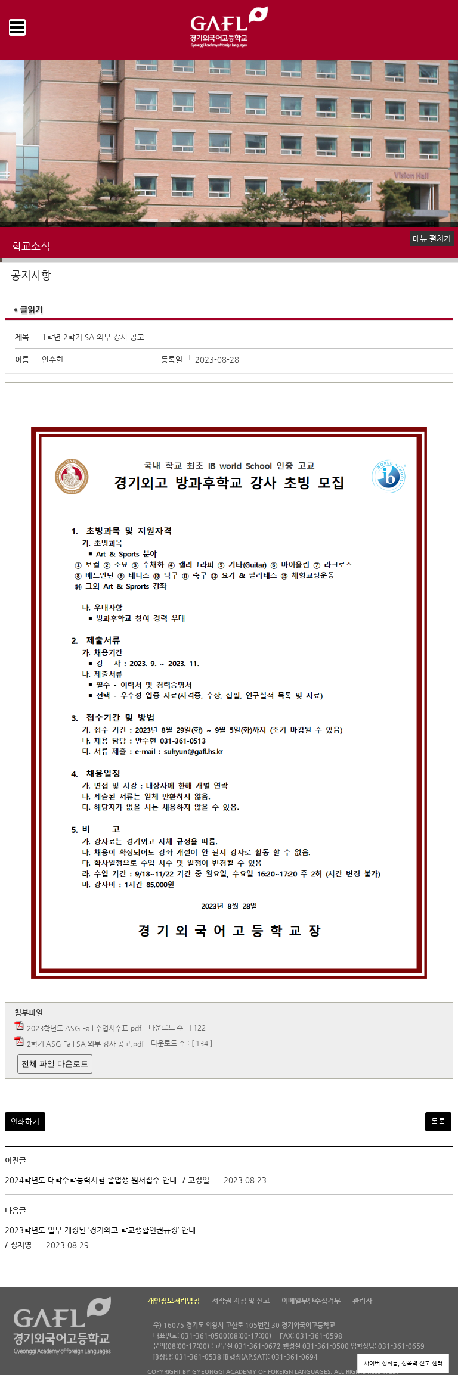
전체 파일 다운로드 (54, 1063)
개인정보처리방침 (173, 1300)
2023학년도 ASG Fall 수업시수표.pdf (84, 1028)
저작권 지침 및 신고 (241, 1300)
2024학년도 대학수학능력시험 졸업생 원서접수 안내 (91, 1179)
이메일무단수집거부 (311, 1300)
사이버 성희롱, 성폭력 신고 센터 (403, 1363)
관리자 (362, 1300)
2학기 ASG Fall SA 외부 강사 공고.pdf (85, 1043)
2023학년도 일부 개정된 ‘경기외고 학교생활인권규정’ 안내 (100, 1229)
